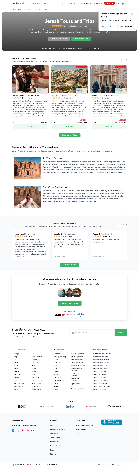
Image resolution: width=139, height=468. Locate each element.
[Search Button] (62, 3)
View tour (30, 126)
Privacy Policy (55, 442)
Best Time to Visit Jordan (53, 158)
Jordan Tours (31, 9)
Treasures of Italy (20, 256)
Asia (15, 359)
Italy (15, 357)
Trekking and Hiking (60, 357)
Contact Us (54, 434)
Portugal (17, 374)
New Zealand (36, 377)
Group (55, 368)
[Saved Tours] (117, 3)
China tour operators (77, 389)
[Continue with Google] (109, 26)
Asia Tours (21, 9)
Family (56, 374)
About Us (53, 426)
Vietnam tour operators (75, 380)
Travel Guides (55, 438)
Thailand (17, 377)
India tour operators (77, 359)
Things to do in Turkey (100, 383)
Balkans (17, 389)
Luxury (56, 386)
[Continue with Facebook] (103, 26)
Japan (34, 368)
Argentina (17, 380)
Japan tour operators (77, 362)
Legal (52, 450)
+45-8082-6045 (19, 465)
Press (78, 434)
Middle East (35, 386)
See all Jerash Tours (81, 39)
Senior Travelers (59, 380)
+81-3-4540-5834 (51, 465)
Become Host (81, 430)
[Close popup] (132, 14)
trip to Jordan (75, 193)
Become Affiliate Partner (84, 426)
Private (56, 371)
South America (19, 383)
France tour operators (78, 365)
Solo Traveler (58, 377)
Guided (56, 383)
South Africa (18, 386)
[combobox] (45, 3)
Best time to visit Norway (101, 362)
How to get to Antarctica (100, 374)
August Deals (109, 3)
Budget (56, 389)
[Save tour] (14, 67)
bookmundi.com (104, 465)
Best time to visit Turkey (100, 365)
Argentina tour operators (75, 385)
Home (14, 9)
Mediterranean (36, 389)
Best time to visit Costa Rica (102, 354)
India (33, 365)
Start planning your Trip (69, 303)
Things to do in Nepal (99, 371)
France (16, 365)
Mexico (34, 371)
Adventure (57, 354)
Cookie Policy (55, 446)
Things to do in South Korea (102, 386)
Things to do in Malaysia (100, 380)
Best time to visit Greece (100, 357)
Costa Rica (35, 362)
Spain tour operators (77, 354)
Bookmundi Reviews (57, 430)
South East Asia (37, 357)
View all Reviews (69, 265)
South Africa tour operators (76, 369)
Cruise (56, 359)
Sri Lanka (34, 374)
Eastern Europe (36, 383)
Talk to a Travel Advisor (59, 39)
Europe (16, 354)
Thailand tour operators (75, 375)
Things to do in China (99, 377)
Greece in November (99, 389)
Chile (16, 368)
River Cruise (57, 362)
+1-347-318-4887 (35, 465)
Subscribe (121, 333)
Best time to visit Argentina (101, 359)
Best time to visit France (100, 368)
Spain (16, 362)
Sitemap (53, 454)
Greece (16, 371)
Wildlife (56, 365)
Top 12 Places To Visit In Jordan (55, 187)
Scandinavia (35, 359)
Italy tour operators (77, 357)
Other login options (125, 26)
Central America (37, 380)
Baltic (33, 354)
